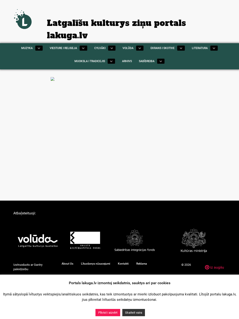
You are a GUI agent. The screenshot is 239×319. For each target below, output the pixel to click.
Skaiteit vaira (133, 312)
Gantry (38, 264)
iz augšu (216, 267)
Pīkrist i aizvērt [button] (107, 312)
